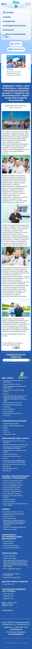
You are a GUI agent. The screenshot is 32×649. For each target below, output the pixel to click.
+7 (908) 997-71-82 (8, 596)
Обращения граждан (9, 558)
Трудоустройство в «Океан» (12, 384)
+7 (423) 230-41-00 (5, 4)
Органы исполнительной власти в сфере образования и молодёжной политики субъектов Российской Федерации (14, 523)
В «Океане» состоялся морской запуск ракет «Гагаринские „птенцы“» (14, 73)
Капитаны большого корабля (12, 483)
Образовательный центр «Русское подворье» (14, 441)
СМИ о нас (6, 432)
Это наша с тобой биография (12, 491)
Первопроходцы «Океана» (11, 489)
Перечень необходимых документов (14, 527)
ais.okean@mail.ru (7, 610)
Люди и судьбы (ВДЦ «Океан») (13, 485)
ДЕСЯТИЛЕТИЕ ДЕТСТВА (11, 577)
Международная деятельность (13, 413)
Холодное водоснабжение (11, 547)
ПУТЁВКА (10, 13)
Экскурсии (6, 415)
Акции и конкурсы (8, 409)
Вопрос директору (9, 556)
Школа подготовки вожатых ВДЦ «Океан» (13, 390)
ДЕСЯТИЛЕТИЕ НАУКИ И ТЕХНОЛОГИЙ (11, 574)
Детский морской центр (10, 468)
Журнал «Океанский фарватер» (13, 425)
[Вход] (29, 4)
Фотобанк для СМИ (9, 434)
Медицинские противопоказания (13, 514)
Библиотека (7, 466)
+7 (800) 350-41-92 (8, 594)
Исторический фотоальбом (11, 487)
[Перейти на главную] (16, 2)
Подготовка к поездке (10, 529)
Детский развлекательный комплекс (14, 464)
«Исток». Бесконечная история (13, 480)
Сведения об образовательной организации (13, 381)
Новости (6, 430)
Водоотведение (8, 543)
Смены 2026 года (8, 516)
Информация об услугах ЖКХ (12, 402)
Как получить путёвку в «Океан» (13, 512)
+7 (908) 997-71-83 (8, 598)
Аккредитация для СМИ (10, 423)
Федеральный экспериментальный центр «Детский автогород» (14, 447)
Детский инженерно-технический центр (15, 444)
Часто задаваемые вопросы (12, 568)
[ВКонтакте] (16, 348)
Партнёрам (6, 407)
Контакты (6, 393)
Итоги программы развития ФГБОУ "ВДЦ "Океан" (14, 387)
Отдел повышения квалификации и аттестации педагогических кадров (14, 461)
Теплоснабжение (8, 541)
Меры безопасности (9, 518)
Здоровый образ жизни (10, 454)
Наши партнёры (8, 411)
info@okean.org (2, 4)
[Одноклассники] (18, 348)
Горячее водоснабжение (11, 545)
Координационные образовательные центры (15, 451)
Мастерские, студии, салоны (12, 456)
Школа (5, 458)
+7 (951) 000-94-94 (8, 584)
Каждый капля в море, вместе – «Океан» (13, 496)
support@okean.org (16, 634)
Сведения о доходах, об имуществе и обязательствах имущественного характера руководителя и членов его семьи (15, 398)
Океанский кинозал (9, 501)
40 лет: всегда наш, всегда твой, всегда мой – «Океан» (15, 504)
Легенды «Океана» (9, 499)
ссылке (4, 336)
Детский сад (7, 470)
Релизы (5, 428)
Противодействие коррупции (12, 405)
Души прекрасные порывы (11, 493)
